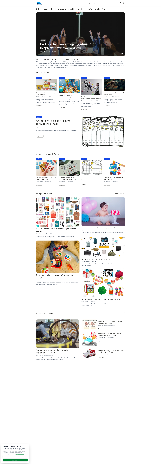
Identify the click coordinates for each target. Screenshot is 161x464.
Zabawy (93, 3)
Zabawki (83, 3)
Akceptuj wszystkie (15, 460)
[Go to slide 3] (122, 53)
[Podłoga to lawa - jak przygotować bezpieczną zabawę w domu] (80, 34)
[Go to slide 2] (121, 53)
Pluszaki (98, 3)
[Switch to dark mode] (124, 3)
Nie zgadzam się (15, 457)
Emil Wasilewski (39, 96)
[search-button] (120, 3)
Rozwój (88, 3)
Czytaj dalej (40, 136)
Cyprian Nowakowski (85, 100)
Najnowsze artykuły (68, 3)
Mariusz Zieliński (43, 51)
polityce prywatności (19, 454)
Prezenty (77, 3)
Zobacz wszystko (119, 72)
